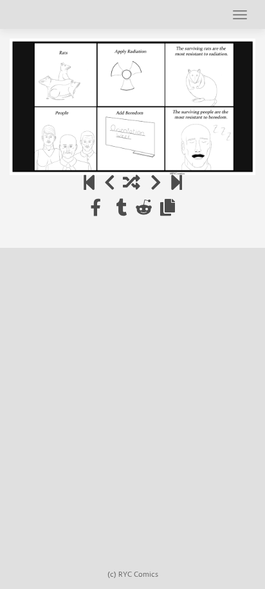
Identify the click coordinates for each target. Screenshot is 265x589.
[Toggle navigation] (240, 14)
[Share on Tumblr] (121, 209)
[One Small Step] (89, 184)
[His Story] (109, 184)
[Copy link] (167, 209)
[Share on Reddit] (143, 209)
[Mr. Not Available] (176, 184)
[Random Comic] (131, 184)
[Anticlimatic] (156, 184)
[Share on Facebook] (95, 209)
